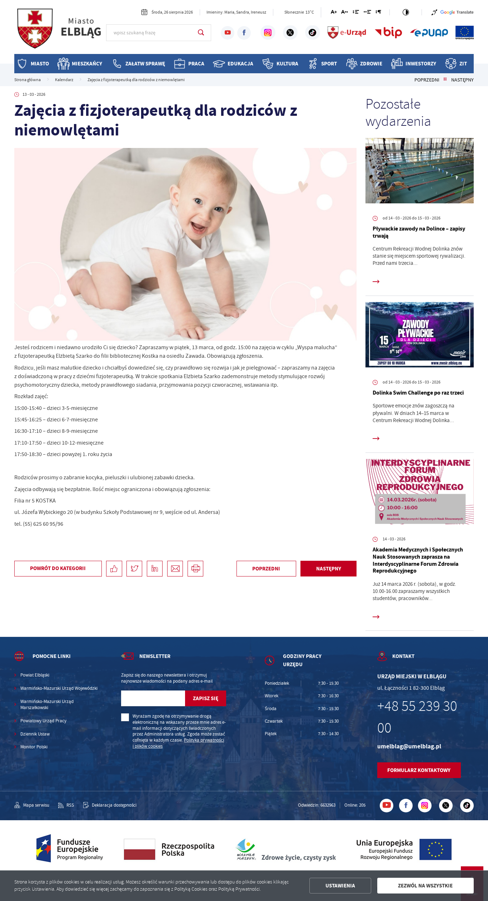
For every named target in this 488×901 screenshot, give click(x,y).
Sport (329, 63)
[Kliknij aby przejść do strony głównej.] (60, 31)
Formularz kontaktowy (418, 770)
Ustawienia (340, 885)
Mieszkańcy (87, 63)
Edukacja (240, 63)
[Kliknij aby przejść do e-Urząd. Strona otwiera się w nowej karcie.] (347, 32)
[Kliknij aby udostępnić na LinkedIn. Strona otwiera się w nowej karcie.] (155, 568)
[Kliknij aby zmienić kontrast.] (406, 12)
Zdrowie (371, 63)
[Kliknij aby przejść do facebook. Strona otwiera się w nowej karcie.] (244, 33)
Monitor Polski (34, 747)
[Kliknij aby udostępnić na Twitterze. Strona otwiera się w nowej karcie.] (134, 568)
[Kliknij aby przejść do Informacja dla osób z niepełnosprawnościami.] (434, 12)
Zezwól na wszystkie (425, 885)
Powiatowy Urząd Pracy (43, 721)
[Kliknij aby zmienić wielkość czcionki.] (333, 13)
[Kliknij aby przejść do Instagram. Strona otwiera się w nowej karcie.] (267, 32)
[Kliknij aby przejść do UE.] (464, 32)
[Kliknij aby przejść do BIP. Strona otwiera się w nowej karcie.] (388, 32)
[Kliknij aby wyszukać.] (201, 32)
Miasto (40, 63)
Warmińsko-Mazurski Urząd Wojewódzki (59, 688)
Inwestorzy (420, 63)
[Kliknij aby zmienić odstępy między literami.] (344, 13)
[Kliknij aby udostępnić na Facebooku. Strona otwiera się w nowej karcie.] (114, 568)
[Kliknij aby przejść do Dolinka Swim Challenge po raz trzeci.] (419, 336)
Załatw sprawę (145, 63)
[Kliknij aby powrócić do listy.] (445, 80)
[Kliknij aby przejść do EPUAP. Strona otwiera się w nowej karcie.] (429, 32)
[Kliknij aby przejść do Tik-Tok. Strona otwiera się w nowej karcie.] (312, 32)
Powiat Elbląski (34, 675)
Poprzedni (426, 80)
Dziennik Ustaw (35, 734)
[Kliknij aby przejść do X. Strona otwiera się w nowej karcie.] (290, 32)
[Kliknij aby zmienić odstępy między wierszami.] (355, 13)
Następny (462, 80)
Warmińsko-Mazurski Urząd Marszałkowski (47, 705)
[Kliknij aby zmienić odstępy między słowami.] (367, 13)
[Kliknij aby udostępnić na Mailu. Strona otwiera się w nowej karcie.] (175, 568)
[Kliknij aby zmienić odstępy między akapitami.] (378, 13)
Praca (196, 63)
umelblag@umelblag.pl (409, 746)
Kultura (287, 63)
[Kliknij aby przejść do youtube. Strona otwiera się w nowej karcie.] (227, 33)
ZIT (463, 63)
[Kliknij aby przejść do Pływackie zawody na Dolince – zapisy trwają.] (419, 172)
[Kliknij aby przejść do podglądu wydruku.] (195, 568)
